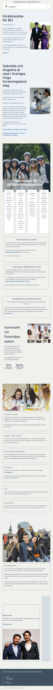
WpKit (24, 687)
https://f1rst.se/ (8, 313)
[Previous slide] (29, 331)
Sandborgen (9, 472)
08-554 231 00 (9, 683)
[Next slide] (49, 331)
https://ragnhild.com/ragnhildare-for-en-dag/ (18, 281)
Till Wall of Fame (7, 624)
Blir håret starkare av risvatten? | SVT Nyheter (15, 129)
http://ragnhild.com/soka (12, 252)
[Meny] (47, 6)
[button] (30, 341)
